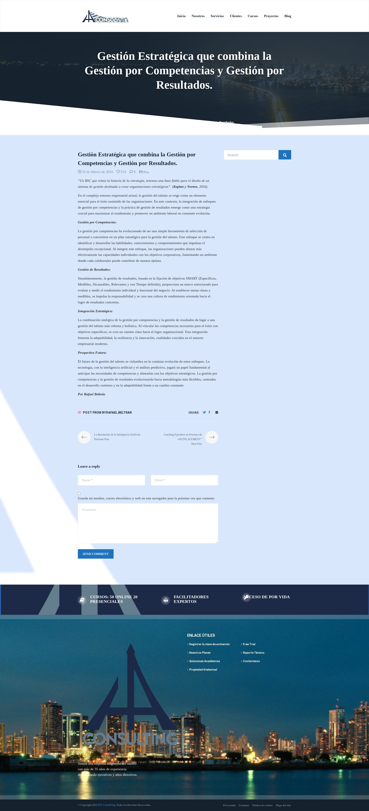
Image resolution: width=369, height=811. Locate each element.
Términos (244, 805)
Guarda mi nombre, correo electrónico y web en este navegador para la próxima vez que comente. (146, 498)
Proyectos (271, 16)
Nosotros (198, 16)
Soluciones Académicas (204, 661)
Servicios (217, 16)
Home (81, 122)
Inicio (181, 16)
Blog (287, 16)
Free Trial (249, 644)
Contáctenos (251, 661)
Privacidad (229, 805)
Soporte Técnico (253, 652)
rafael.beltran (118, 412)
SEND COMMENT (96, 554)
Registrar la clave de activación (209, 644)
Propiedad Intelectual (203, 669)
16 (114, 122)
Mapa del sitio (283, 805)
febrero (104, 122)
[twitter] (204, 412)
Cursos (253, 16)
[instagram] (216, 412)
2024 (92, 122)
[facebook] (209, 412)
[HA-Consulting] (105, 16)
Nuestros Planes (200, 652)
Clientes (236, 16)
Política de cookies (262, 805)
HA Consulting (106, 804)
